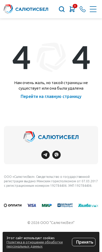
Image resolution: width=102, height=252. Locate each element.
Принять (84, 242)
